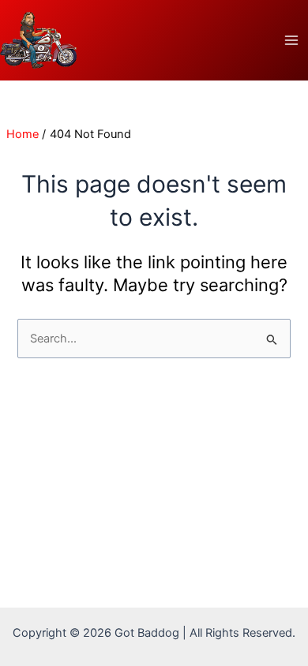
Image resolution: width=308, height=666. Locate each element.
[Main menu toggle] (291, 40)
